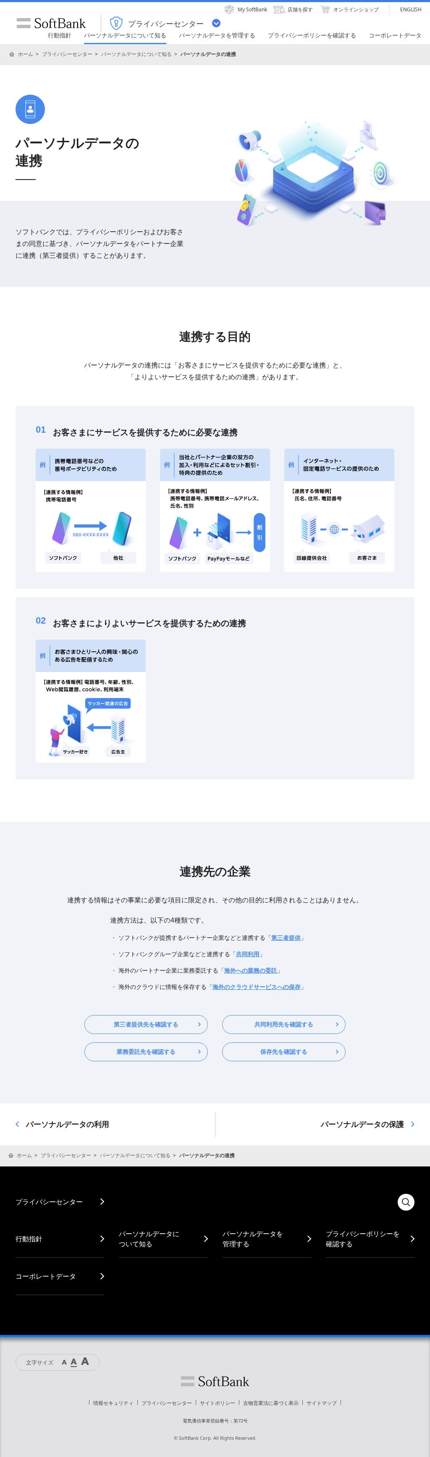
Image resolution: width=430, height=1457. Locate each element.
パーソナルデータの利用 (67, 1124)
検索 (406, 1202)
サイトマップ (322, 1403)
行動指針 (29, 1238)
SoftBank (51, 23)
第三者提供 (286, 937)
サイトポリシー (217, 1403)
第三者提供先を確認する (146, 1024)
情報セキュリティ (113, 1403)
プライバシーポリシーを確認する (363, 1238)
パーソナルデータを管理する (253, 1238)
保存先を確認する (283, 1051)
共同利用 (248, 954)
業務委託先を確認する (146, 1051)
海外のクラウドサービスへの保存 (256, 987)
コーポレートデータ (46, 1276)
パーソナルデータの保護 (362, 1124)
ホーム (25, 54)
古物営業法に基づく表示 (271, 1403)
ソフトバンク (215, 1381)
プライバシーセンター (67, 54)
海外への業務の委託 (250, 970)
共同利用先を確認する (283, 1024)
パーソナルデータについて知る (136, 54)
